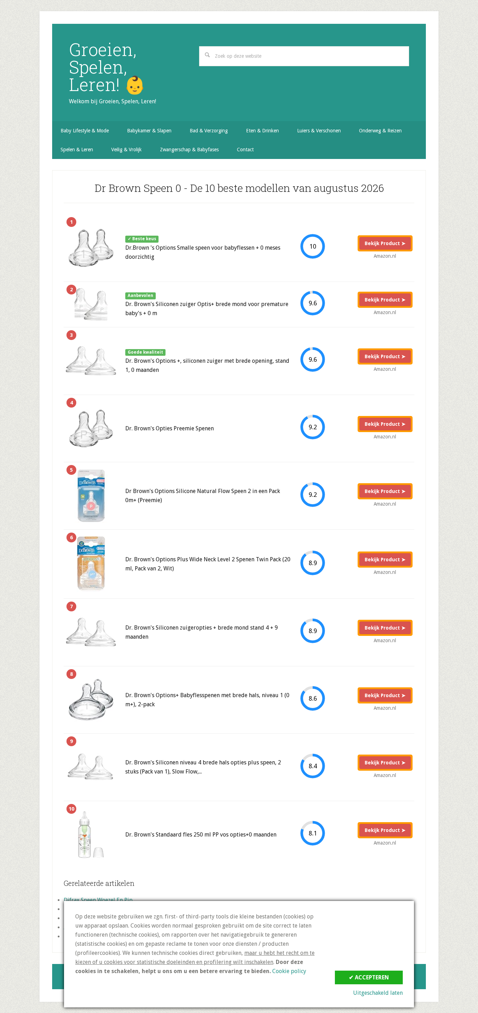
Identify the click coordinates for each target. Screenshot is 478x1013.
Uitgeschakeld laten (378, 993)
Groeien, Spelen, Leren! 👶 (107, 67)
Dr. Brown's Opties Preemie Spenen (169, 428)
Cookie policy (289, 971)
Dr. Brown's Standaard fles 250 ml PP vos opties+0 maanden (200, 834)
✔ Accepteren (369, 977)
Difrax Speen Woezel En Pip (98, 900)
